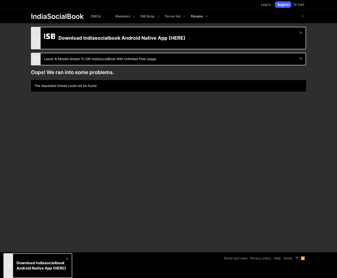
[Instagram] (290, 271)
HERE (177, 38)
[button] (134, 16)
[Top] (297, 258)
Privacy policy (260, 258)
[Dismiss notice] (300, 33)
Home (288, 258)
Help (277, 258)
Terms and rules (235, 258)
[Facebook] (283, 271)
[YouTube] (304, 271)
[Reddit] (297, 271)
